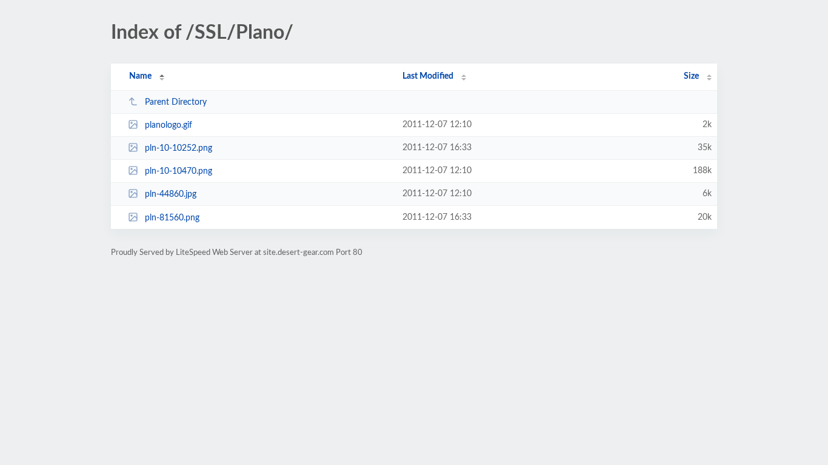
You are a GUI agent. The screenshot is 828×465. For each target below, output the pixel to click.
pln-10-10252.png (178, 148)
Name (140, 76)
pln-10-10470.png (178, 171)
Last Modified (427, 76)
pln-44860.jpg (170, 194)
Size (691, 76)
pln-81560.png (172, 218)
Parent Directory (176, 102)
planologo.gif (168, 125)
